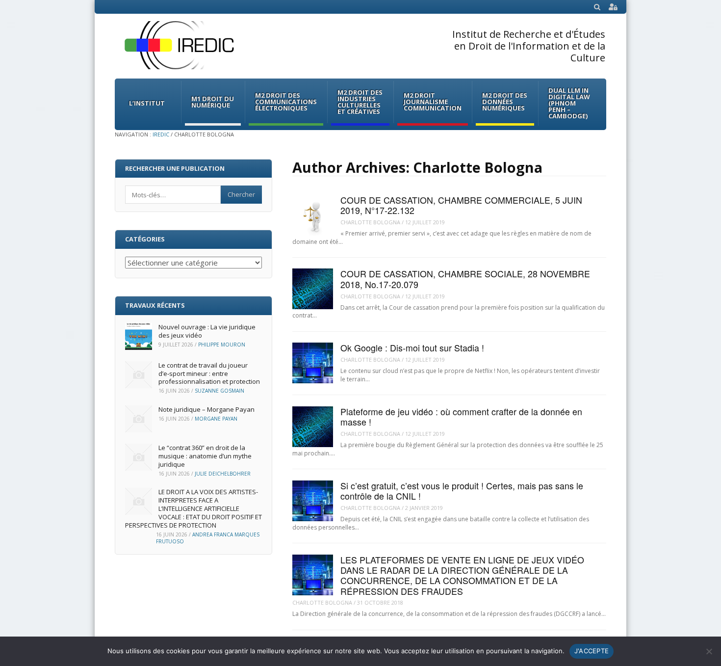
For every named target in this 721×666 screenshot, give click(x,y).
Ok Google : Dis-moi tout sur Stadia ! (412, 348)
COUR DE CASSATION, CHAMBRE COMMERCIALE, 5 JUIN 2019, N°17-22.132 (461, 205)
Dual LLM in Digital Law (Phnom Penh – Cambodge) (569, 103)
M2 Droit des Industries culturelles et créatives (360, 102)
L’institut (147, 103)
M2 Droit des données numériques (504, 101)
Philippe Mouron (221, 344)
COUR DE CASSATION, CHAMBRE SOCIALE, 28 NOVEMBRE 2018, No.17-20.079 (465, 278)
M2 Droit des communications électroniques (286, 101)
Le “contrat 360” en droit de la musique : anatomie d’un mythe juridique (205, 456)
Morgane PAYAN (216, 418)
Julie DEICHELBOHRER (223, 473)
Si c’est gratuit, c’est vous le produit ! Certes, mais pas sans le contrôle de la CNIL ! (461, 491)
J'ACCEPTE (591, 651)
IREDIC (161, 134)
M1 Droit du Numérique (212, 101)
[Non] (709, 651)
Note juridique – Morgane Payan (206, 409)
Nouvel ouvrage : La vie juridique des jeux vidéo (207, 331)
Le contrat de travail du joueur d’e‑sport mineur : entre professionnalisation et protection (209, 373)
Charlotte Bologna (370, 222)
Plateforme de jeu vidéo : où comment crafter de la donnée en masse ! (461, 416)
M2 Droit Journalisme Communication (433, 101)
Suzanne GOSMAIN (219, 390)
